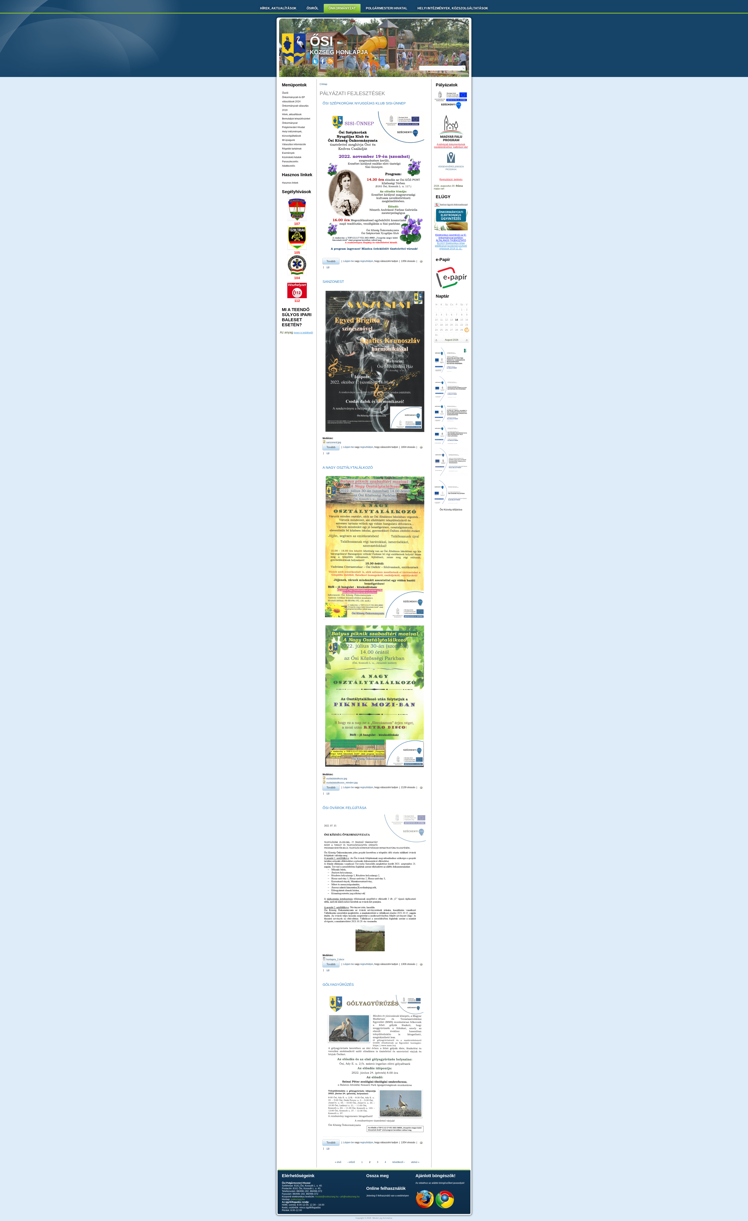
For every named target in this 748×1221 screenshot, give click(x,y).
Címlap (323, 84)
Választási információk (294, 144)
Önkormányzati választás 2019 (295, 107)
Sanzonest (333, 282)
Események (288, 153)
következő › (399, 1162)
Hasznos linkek (290, 182)
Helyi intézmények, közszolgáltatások (452, 8)
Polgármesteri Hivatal (386, 8)
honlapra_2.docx (335, 959)
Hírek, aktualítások (292, 114)
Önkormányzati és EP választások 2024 (293, 99)
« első (338, 1162)
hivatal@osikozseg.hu (327, 1196)
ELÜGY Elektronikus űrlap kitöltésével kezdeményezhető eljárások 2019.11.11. (451, 246)
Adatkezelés (288, 165)
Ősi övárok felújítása (344, 808)
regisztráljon (366, 261)
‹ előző (351, 1162)
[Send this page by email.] (328, 267)
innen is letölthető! (303, 332)
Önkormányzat (342, 8)
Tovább (332, 261)
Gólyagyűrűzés (338, 985)
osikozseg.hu (298, 1199)
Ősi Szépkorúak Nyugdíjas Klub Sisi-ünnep (364, 103)
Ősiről (312, 8)
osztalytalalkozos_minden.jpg (342, 782)
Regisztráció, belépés (450, 179)
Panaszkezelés (290, 161)
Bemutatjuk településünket (296, 118)
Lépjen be (348, 261)
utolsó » (415, 1162)
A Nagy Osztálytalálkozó (348, 467)
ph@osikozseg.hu (350, 1196)
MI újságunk (288, 140)
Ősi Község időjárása (451, 509)
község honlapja (339, 44)
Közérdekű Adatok (291, 157)
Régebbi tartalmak (292, 148)
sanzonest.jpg (333, 442)
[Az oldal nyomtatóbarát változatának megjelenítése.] (421, 261)
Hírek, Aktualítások (278, 8)
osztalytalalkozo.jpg (336, 778)
